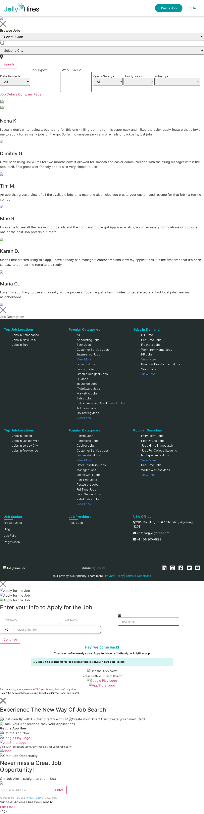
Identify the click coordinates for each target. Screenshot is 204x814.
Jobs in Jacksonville (25, 441)
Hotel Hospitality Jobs (91, 465)
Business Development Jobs (160, 364)
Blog (7, 529)
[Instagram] (173, 568)
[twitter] (190, 568)
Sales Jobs (84, 398)
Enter (59, 790)
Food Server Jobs (89, 494)
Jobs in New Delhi (24, 340)
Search (8, 64)
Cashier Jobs (86, 445)
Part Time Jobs (151, 340)
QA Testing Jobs (88, 413)
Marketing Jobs (87, 393)
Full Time (147, 335)
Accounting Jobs (88, 340)
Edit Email (7, 807)
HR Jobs (82, 379)
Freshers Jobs (151, 345)
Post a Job (169, 8)
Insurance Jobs (87, 384)
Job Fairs (10, 535)
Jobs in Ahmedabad (25, 335)
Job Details (8, 94)
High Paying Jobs (153, 441)
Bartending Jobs (88, 441)
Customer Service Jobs (93, 350)
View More (84, 359)
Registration (12, 542)
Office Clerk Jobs (89, 475)
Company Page (29, 94)
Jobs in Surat (20, 345)
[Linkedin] (165, 568)
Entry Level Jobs (152, 436)
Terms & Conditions (138, 575)
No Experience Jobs (155, 455)
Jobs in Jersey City (25, 445)
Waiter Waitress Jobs (155, 470)
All (78, 335)
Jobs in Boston (22, 436)
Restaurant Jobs (87, 484)
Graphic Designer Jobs (92, 374)
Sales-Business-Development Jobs (101, 403)
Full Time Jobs (86, 489)
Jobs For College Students (159, 450)
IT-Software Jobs (88, 388)
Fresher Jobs (85, 369)
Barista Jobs (85, 436)
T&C (37, 689)
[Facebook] (181, 568)
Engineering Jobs (88, 354)
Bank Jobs (84, 345)
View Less (84, 418)
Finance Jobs (86, 364)
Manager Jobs (86, 470)
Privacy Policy (114, 575)
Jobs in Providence (25, 450)
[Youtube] (197, 568)
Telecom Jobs (86, 408)
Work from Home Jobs (156, 350)
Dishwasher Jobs (88, 455)
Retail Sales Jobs (88, 499)
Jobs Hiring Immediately (157, 445)
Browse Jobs (13, 523)
